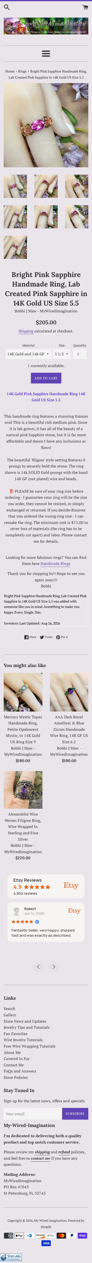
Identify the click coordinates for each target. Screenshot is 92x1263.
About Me (12, 1052)
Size (62, 345)
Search (9, 1008)
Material (28, 345)
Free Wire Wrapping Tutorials (29, 1046)
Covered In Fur (17, 1058)
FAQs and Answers (20, 1071)
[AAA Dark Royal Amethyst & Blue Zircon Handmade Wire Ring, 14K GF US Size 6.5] (69, 692)
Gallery (10, 1015)
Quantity (79, 345)
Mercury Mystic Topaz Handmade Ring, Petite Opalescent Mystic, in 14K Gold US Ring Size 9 (23, 729)
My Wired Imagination (50, 1221)
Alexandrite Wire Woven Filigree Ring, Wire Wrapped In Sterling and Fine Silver (23, 826)
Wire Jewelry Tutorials (23, 1039)
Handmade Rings (55, 563)
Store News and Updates (25, 1021)
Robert (30, 909)
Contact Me (14, 1065)
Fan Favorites (15, 1033)
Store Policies (16, 1077)
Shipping (26, 331)
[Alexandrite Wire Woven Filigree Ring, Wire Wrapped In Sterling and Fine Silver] (23, 790)
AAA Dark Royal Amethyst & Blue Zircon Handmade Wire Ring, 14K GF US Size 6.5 (69, 729)
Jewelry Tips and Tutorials (27, 1027)
